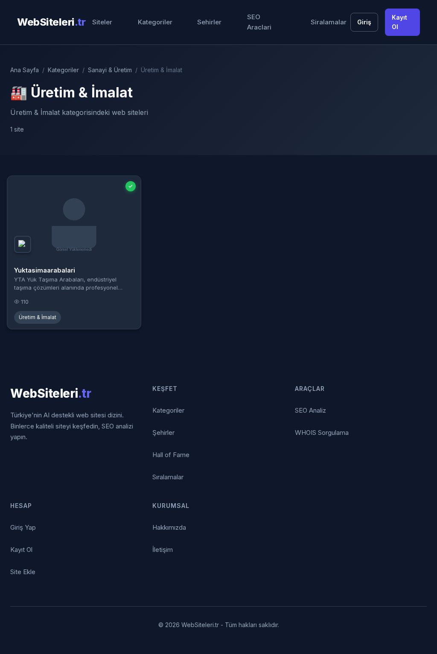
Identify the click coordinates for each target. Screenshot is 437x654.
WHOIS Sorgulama (322, 432)
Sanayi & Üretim (110, 69)
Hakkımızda (169, 527)
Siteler (102, 22)
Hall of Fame (170, 455)
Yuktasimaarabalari (44, 270)
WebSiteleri (51, 22)
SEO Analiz (310, 410)
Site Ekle (22, 572)
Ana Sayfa (24, 69)
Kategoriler (155, 22)
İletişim (162, 549)
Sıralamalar (168, 477)
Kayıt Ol (399, 22)
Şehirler (163, 432)
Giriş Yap (23, 527)
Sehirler (209, 22)
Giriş (364, 22)
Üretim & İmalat (37, 317)
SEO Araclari (259, 22)
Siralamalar (329, 22)
